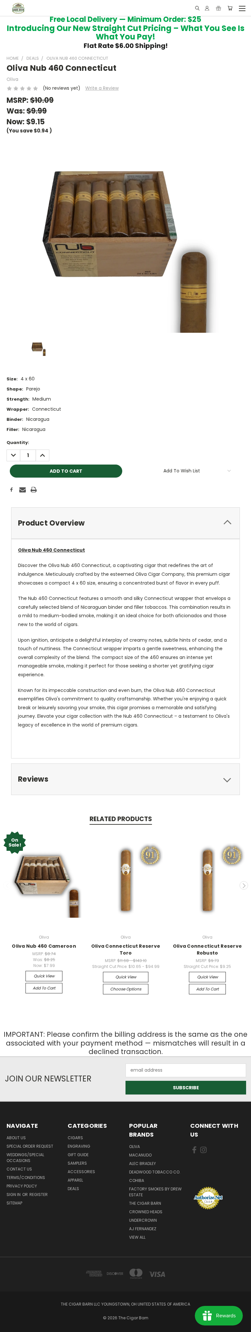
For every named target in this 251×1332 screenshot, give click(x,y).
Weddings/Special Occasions (25, 1157)
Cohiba (136, 1180)
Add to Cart (44, 988)
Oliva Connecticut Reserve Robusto (207, 949)
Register (38, 1194)
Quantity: (18, 442)
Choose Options (125, 989)
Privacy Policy (22, 1186)
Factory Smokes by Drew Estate (155, 1192)
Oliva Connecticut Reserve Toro (125, 949)
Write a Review (102, 88)
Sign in (14, 1194)
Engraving (79, 1146)
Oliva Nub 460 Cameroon (44, 946)
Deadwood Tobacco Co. (154, 1172)
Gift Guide (78, 1154)
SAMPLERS (77, 1163)
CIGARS (75, 1138)
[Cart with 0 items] (229, 8)
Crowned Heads (145, 1212)
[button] (217, 1174)
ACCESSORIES (81, 1171)
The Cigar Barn (145, 1203)
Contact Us (19, 1169)
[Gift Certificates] (218, 8)
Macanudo (140, 1155)
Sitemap (14, 1203)
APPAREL (75, 1180)
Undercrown (143, 1220)
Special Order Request (30, 1146)
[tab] (125, 523)
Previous (7, 885)
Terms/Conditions (26, 1177)
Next (244, 885)
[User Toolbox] (207, 8)
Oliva (134, 1146)
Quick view (44, 976)
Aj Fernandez (142, 1229)
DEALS (73, 1188)
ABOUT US (16, 1138)
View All (137, 1237)
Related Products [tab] (121, 819)
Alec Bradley (142, 1163)
